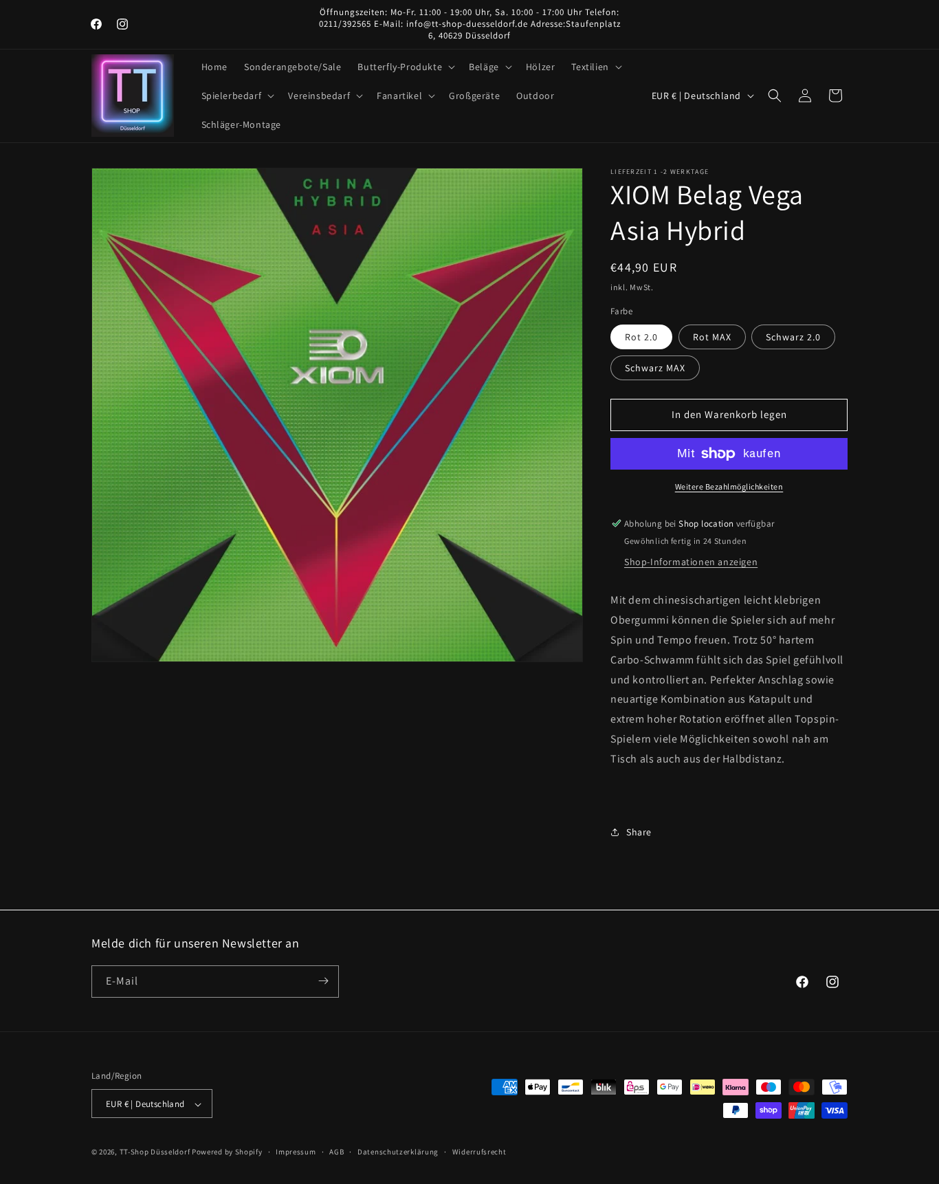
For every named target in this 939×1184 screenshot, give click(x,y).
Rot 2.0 (641, 337)
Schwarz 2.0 (793, 337)
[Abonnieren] (323, 981)
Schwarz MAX (655, 368)
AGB (336, 1151)
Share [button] (639, 832)
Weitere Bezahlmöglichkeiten (729, 486)
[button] (405, 66)
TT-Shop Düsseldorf (155, 1152)
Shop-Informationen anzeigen (691, 562)
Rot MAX (712, 337)
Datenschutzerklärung (398, 1151)
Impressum (296, 1151)
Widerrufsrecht (479, 1151)
